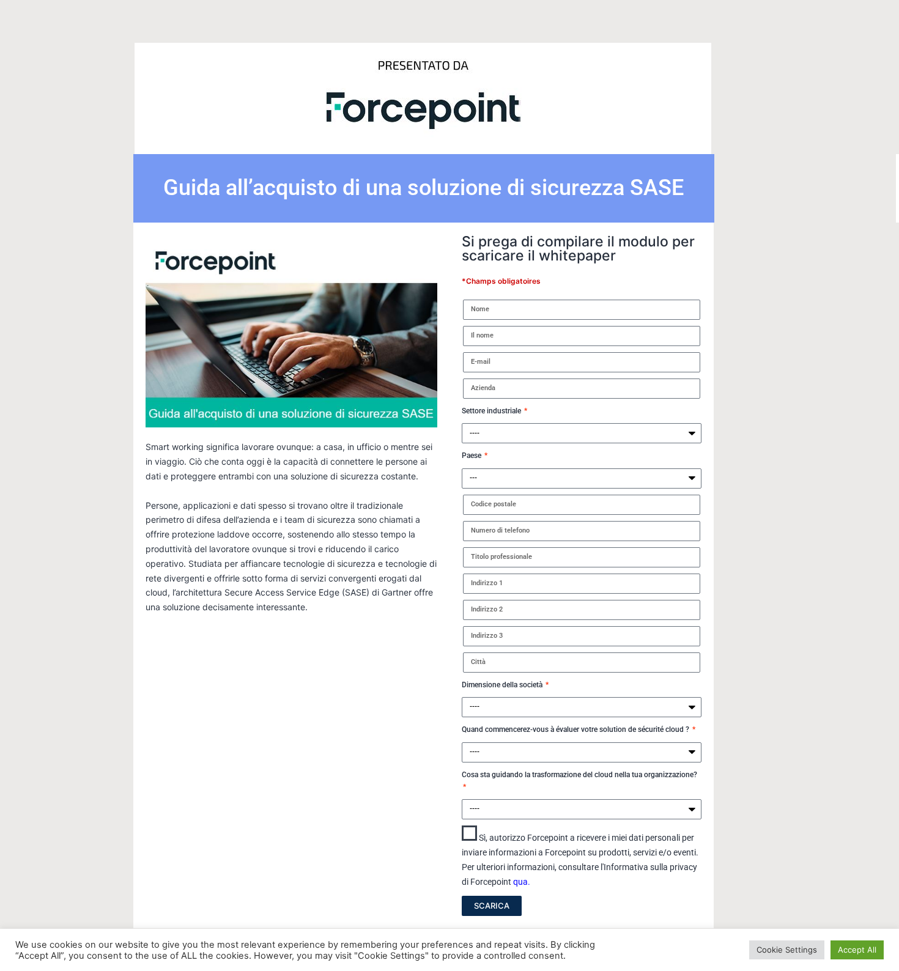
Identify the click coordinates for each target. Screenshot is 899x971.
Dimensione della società (503, 685)
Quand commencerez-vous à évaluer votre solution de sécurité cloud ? (576, 729)
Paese (472, 455)
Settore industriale (492, 411)
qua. (521, 882)
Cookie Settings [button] (787, 949)
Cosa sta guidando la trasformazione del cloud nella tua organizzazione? (579, 774)
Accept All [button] (857, 949)
